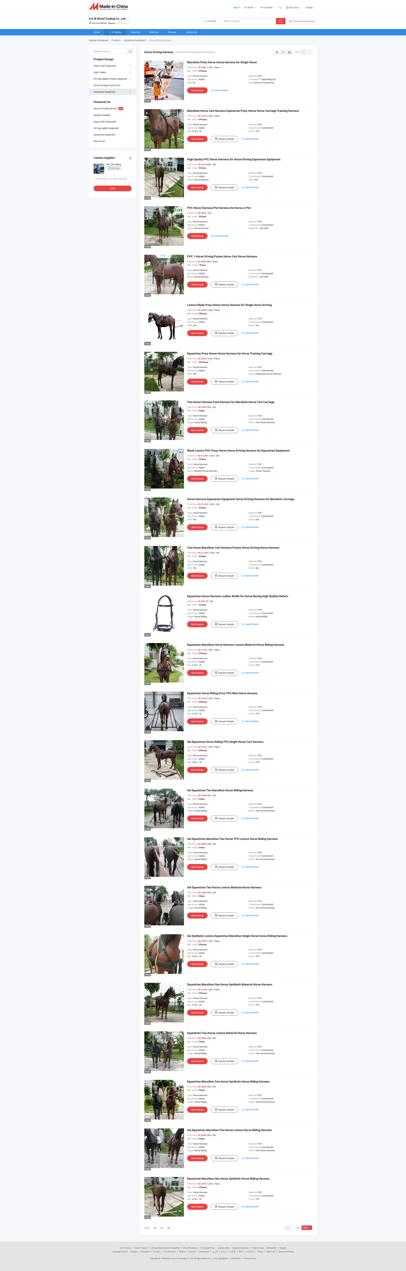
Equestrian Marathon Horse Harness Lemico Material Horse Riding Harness (235, 644)
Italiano (182, 1251)
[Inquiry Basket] (280, 7)
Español (134, 1251)
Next (305, 1227)
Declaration (236, 1258)
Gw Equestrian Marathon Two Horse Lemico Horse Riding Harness (229, 1130)
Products (116, 32)
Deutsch (192, 1251)
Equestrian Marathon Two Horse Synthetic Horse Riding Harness (228, 1081)
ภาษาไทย (250, 1251)
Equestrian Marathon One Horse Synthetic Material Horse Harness (229, 984)
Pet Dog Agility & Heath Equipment (110, 78)
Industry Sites (223, 1248)
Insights (283, 1248)
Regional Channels (240, 1248)
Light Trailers (100, 72)
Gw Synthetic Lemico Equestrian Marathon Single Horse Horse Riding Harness (237, 936)
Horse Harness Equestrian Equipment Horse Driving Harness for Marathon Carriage (240, 499)
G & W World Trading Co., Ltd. (107, 18)
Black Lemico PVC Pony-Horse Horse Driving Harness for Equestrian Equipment (238, 450)
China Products (141, 1248)
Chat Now (115, 168)
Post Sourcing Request (304, 21)
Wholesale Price (207, 1248)
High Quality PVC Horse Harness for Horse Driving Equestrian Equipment (233, 159)
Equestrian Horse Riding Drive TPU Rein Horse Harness (222, 693)
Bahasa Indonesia (286, 1251)
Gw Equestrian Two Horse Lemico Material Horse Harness (224, 887)
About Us (135, 32)
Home (96, 32)
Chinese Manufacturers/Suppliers (165, 1248)
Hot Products (125, 1248)
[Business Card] (130, 158)
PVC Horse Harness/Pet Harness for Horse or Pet (219, 208)
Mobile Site (271, 1248)
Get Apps (294, 7)
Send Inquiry (197, 90)
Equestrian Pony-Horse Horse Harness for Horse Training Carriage (229, 353)
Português (145, 1251)
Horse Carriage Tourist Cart (107, 85)
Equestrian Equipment (104, 91)
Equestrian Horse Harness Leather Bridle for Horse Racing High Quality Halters (237, 596)
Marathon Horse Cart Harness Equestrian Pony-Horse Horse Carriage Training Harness (243, 110)
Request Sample (226, 138)
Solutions (154, 32)
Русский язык (170, 1251)
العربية (215, 1251)
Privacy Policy (250, 1258)
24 (155, 1228)
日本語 (233, 1251)
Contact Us (191, 32)
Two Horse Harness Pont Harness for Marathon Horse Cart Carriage (230, 402)
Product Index (258, 1248)
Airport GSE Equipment (105, 65)
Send (112, 188)
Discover (172, 32)
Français (156, 1251)
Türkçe (260, 1251)
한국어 (224, 1251)
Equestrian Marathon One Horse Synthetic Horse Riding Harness (228, 1178)
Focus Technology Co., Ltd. (182, 1258)
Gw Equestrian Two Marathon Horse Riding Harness (220, 790)
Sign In (236, 7)
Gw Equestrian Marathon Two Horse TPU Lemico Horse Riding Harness (232, 839)
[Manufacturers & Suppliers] (109, 6)
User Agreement (221, 1258)
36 (161, 1227)
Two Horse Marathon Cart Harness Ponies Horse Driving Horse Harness (233, 547)
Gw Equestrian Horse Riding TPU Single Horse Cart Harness (225, 741)
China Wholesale (190, 1248)
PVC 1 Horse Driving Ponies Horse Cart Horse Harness (222, 256)
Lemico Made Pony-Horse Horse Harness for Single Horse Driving (229, 305)
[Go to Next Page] (309, 52)
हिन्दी (240, 1251)
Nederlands (204, 1251)
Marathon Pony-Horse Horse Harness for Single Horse (222, 62)
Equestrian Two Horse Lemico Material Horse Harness (222, 1033)
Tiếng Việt (270, 1251)
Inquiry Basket (221, 90)
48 (168, 1227)
